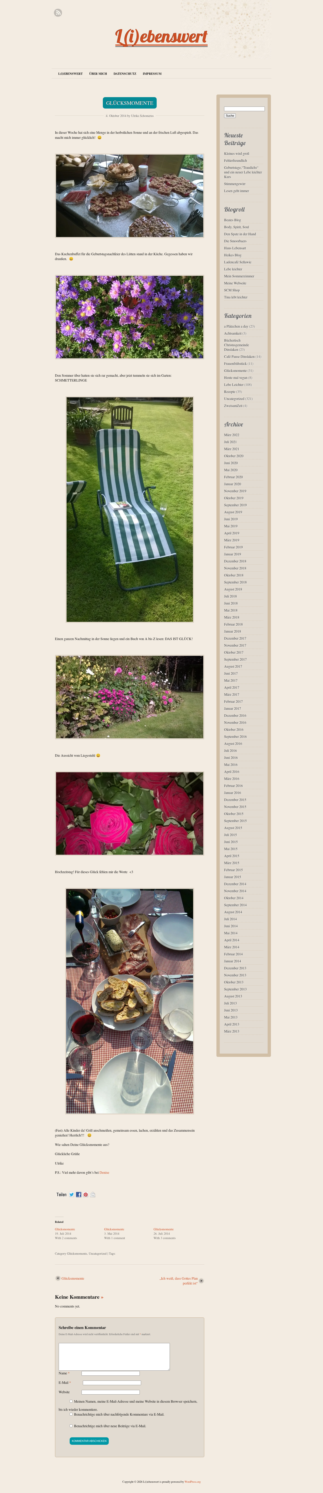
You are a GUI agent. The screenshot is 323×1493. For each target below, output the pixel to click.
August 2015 (233, 827)
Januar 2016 (232, 792)
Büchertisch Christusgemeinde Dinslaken (236, 345)
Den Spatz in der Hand (240, 234)
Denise (104, 1172)
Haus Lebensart (235, 248)
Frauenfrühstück (235, 363)
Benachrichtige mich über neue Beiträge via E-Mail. (110, 1425)
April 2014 (231, 940)
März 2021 (231, 448)
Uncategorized (98, 1253)
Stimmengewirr (234, 183)
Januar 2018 (232, 631)
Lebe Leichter (233, 384)
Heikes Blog (232, 255)
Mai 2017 (231, 680)
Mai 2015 (231, 848)
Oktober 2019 (233, 498)
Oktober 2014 (233, 897)
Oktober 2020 (233, 455)
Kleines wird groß (236, 153)
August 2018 (233, 589)
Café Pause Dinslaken (239, 356)
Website (64, 1392)
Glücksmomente (129, 102)
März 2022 (231, 434)
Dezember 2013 (235, 968)
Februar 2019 (233, 547)
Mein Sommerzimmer (239, 276)
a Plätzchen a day (236, 326)
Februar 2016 (233, 785)
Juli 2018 (230, 596)
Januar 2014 (232, 961)
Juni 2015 (231, 841)
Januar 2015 (232, 876)
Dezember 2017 (235, 638)
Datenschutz (125, 73)
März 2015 (231, 862)
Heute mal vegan (235, 377)
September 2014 (235, 905)
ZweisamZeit (233, 405)
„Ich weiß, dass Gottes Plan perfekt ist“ (179, 1280)
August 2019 (233, 512)
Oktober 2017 (233, 652)
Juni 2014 (231, 926)
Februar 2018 (233, 624)
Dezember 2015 (235, 799)
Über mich (98, 73)
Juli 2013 (230, 1003)
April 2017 (231, 687)
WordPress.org (193, 1482)
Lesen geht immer (236, 190)
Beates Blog (232, 220)
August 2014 (233, 912)
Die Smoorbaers (235, 241)
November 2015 (235, 806)
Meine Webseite (235, 283)
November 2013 (235, 975)
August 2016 (233, 743)
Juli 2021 (230, 441)
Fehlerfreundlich (235, 160)
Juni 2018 (231, 603)
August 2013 (233, 996)
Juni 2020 (231, 462)
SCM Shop (232, 290)
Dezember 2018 (235, 561)
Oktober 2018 (233, 575)
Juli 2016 (230, 750)
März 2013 (231, 1031)
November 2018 (235, 568)
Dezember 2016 (235, 715)
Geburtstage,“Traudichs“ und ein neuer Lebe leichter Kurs (243, 172)
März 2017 (231, 694)
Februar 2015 (233, 869)
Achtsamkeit (232, 333)
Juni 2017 (231, 673)
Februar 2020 (233, 476)
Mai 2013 (231, 1017)
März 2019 (231, 540)
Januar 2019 (232, 554)
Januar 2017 (232, 708)
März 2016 (231, 778)
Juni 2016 (231, 757)
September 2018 (235, 582)
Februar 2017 (233, 701)
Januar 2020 (232, 484)
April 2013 (231, 1024)
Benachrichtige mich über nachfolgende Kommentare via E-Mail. (119, 1414)
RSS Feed (58, 13)
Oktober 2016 (233, 729)
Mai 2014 (231, 933)
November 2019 (235, 491)
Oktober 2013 (233, 982)
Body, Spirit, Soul (236, 227)
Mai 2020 (231, 469)
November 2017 (235, 645)
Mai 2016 (231, 764)
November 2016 (235, 722)
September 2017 (235, 659)
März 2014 (231, 947)
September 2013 (235, 989)
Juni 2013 (231, 1010)
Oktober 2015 (233, 813)
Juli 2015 (230, 834)
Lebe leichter (233, 269)
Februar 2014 (233, 954)
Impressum (152, 73)
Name (64, 1373)
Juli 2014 (230, 919)
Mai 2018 (231, 610)
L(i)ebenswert (161, 36)
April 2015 (231, 855)
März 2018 (231, 617)
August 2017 (233, 666)
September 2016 (235, 736)
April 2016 (231, 771)
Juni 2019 (231, 519)
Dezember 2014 (235, 883)
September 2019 (235, 505)
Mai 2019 (231, 526)
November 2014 (235, 890)
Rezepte (229, 391)
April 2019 (231, 533)
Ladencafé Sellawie (237, 262)
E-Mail (65, 1382)
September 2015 (235, 820)
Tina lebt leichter (235, 297)
